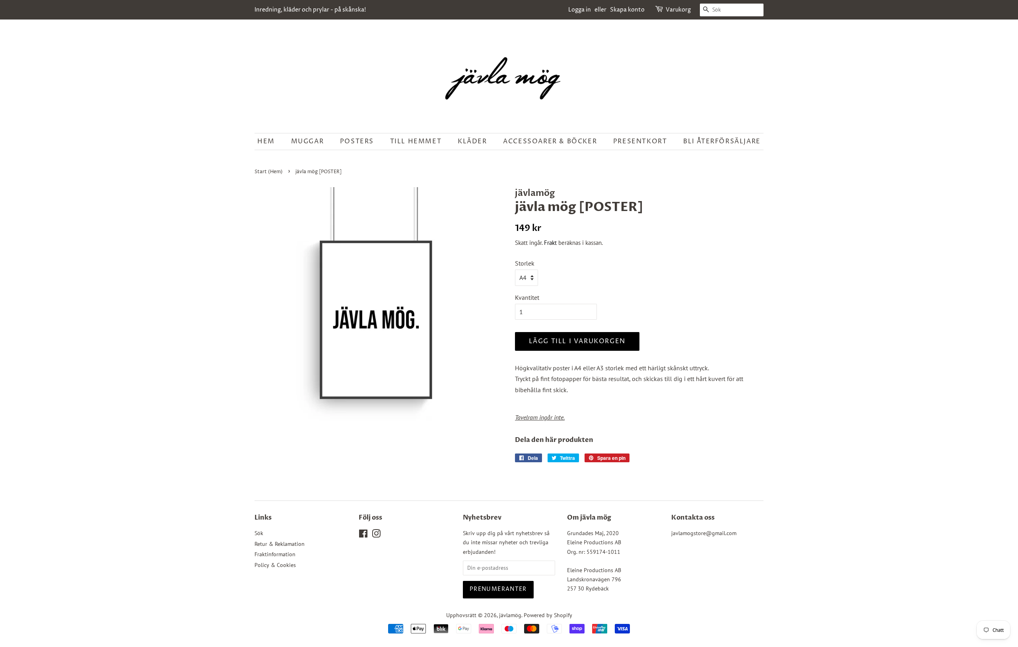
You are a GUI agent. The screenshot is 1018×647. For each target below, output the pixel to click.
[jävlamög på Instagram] (376, 535)
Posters (357, 141)
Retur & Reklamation (279, 543)
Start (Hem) (268, 171)
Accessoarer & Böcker (550, 141)
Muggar (307, 141)
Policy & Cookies (275, 565)
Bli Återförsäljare (722, 141)
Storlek (524, 263)
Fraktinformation (274, 554)
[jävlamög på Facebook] (363, 535)
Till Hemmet (416, 141)
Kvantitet (527, 297)
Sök (258, 533)
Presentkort (640, 141)
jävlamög (510, 615)
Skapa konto (627, 10)
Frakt (550, 242)
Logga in (579, 10)
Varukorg (678, 10)
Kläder (472, 141)
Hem (266, 141)
